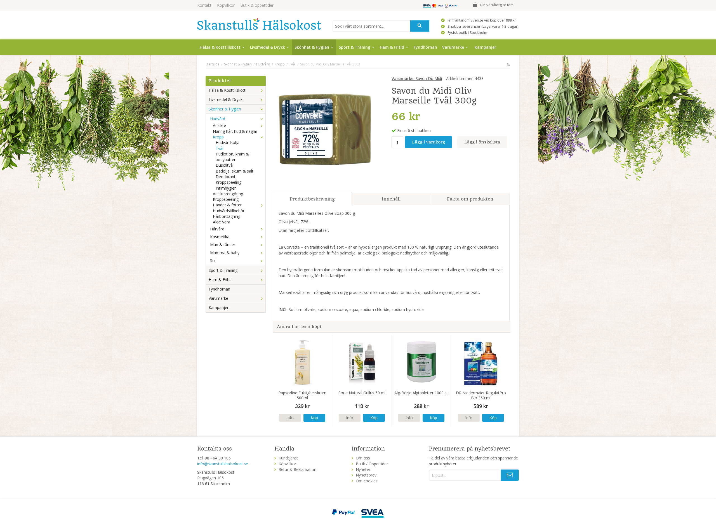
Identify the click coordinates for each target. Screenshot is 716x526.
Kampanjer (485, 47)
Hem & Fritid (392, 47)
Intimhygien (226, 188)
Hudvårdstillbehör (228, 210)
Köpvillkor (226, 5)
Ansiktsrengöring (228, 193)
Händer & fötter (227, 204)
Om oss (363, 458)
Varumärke (453, 47)
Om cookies (367, 480)
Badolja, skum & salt (234, 171)
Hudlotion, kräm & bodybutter (232, 156)
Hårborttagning (226, 216)
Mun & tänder (222, 244)
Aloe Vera (221, 222)
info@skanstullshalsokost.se (222, 463)
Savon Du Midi (417, 78)
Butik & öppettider (257, 5)
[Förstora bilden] (326, 131)
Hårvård (217, 229)
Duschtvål (225, 165)
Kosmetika (219, 236)
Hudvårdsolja (227, 142)
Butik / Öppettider (372, 463)
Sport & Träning (354, 47)
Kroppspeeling (228, 182)
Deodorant (225, 176)
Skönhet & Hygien (312, 47)
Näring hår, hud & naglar (235, 131)
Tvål (219, 148)
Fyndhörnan (425, 47)
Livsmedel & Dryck (267, 47)
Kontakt (204, 5)
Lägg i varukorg (428, 142)
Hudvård (217, 118)
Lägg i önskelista (482, 142)
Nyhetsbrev (366, 475)
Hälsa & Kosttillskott (220, 47)
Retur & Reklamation (297, 469)
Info (290, 417)
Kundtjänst (288, 458)
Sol (213, 260)
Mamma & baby (224, 252)
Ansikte (219, 125)
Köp (314, 417)
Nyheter (363, 469)
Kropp (218, 137)
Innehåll (391, 199)
